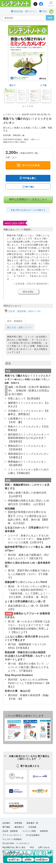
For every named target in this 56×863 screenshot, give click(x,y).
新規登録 (18, 11)
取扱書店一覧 (32, 823)
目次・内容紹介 (15, 320)
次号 (42, 85)
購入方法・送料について (19, 327)
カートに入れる (31, 165)
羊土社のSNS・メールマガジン (16, 843)
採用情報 (18, 823)
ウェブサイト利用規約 (12, 839)
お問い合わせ (44, 847)
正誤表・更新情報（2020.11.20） (25, 311)
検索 (50, 17)
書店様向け (19, 827)
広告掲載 (32, 827)
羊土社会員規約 (33, 835)
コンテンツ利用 (29, 831)
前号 (13, 85)
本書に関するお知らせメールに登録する (28, 209)
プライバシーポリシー (12, 835)
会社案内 (6, 823)
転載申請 (44, 831)
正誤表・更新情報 (10, 831)
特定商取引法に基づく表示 (14, 847)
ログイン (32, 11)
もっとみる (27, 105)
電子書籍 (6, 827)
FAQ (44, 11)
